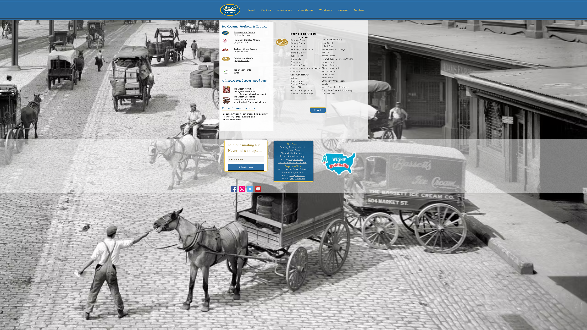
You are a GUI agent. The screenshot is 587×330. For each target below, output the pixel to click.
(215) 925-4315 (295, 159)
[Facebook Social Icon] (234, 189)
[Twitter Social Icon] (250, 189)
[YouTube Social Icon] (258, 189)
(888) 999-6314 (297, 178)
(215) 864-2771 (297, 175)
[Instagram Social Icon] (242, 189)
